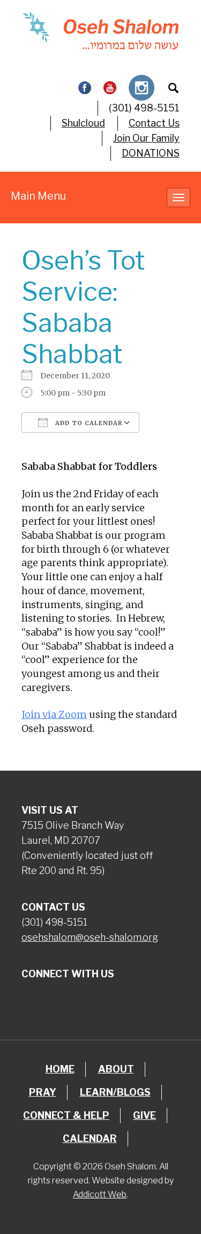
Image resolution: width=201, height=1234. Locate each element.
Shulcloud (83, 123)
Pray (42, 1092)
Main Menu (38, 195)
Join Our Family (146, 138)
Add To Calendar (88, 423)
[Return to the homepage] (100, 31)
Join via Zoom (54, 714)
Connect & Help (66, 1115)
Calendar (90, 1138)
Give (144, 1115)
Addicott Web (99, 1194)
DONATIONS (151, 153)
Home (60, 1069)
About (116, 1069)
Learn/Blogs (115, 1092)
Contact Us (154, 123)
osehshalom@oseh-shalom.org (89, 937)
